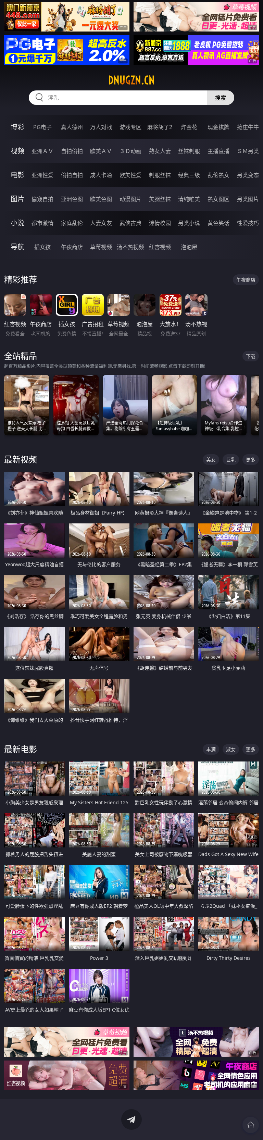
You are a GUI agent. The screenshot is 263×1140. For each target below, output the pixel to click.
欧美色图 (101, 199)
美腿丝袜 (160, 199)
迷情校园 (160, 223)
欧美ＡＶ (101, 151)
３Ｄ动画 (130, 151)
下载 (250, 356)
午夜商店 (72, 247)
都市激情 (42, 223)
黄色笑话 (218, 223)
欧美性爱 (130, 175)
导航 (17, 246)
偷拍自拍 (72, 175)
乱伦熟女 (218, 175)
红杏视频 (160, 247)
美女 (211, 459)
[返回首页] (250, 1125)
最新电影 (20, 749)
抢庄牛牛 (248, 127)
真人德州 (72, 127)
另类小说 (189, 223)
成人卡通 (101, 175)
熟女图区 (218, 199)
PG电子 (42, 127)
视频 (17, 151)
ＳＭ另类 (248, 151)
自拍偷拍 (72, 151)
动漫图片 (130, 199)
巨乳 (231, 459)
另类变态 (248, 175)
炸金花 (189, 127)
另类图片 (248, 199)
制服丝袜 (160, 175)
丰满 (211, 749)
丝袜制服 (189, 151)
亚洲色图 (72, 199)
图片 (17, 198)
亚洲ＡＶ (42, 151)
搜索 (220, 97)
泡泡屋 (189, 247)
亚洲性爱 (42, 175)
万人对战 (101, 127)
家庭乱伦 (72, 223)
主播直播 (218, 151)
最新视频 (20, 459)
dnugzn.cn (131, 80)
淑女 (231, 749)
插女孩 (42, 247)
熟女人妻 (160, 151)
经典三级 (189, 175)
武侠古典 (130, 223)
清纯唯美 (189, 199)
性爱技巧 (248, 223)
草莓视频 (101, 247)
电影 (17, 174)
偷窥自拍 (42, 199)
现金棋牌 (218, 127)
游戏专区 (130, 127)
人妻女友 (101, 223)
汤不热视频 (130, 247)
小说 (17, 222)
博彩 (17, 127)
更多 (250, 459)
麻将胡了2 (159, 127)
